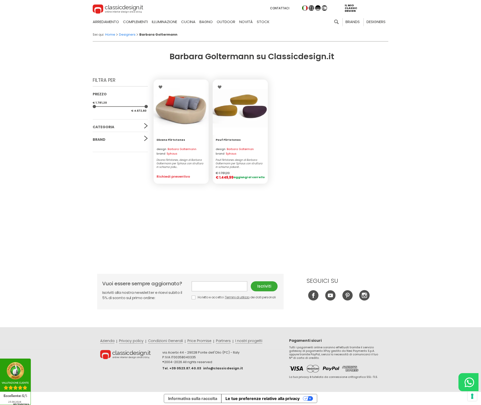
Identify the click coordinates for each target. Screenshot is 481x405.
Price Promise (199, 341)
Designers (376, 21)
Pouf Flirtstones (228, 140)
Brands (352, 21)
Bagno (206, 21)
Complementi (135, 21)
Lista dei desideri (162, 87)
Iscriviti (264, 286)
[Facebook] (313, 299)
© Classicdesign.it (131, 355)
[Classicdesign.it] (118, 10)
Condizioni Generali (165, 341)
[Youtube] (330, 299)
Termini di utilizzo (237, 297)
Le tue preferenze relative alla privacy (262, 398)
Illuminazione (164, 21)
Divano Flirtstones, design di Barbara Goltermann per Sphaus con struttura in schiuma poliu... (180, 163)
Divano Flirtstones (171, 140)
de (318, 8)
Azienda (107, 341)
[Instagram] (364, 299)
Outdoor (226, 21)
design (176, 149)
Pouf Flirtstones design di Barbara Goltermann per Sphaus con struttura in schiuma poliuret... (239, 163)
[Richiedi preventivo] (181, 107)
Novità (246, 21)
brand (167, 154)
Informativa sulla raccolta (192, 398)
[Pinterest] (347, 299)
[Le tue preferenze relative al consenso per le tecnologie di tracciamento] (472, 396)
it (305, 8)
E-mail (221, 286)
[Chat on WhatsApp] (468, 382)
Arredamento (106, 21)
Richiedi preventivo (173, 176)
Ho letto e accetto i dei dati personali (236, 297)
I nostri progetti (248, 341)
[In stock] (240, 107)
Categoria (103, 126)
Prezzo (100, 94)
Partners (223, 341)
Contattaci (279, 8)
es (324, 8)
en (311, 8)
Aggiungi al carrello (249, 177)
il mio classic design (351, 8)
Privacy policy (131, 341)
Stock (263, 21)
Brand (99, 139)
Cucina (188, 21)
